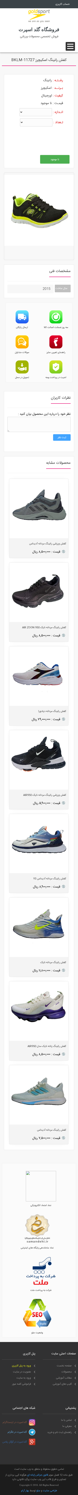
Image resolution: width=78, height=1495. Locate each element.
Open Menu (70, 46)
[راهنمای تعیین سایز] (55, 347)
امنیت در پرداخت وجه (56, 378)
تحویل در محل (22, 378)
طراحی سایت (50, 1490)
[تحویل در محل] (22, 372)
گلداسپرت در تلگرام (17, 1432)
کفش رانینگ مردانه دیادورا (52, 711)
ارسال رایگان (22, 328)
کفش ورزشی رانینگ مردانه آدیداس (47, 543)
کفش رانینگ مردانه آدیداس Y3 (49, 878)
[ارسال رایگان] (22, 322)
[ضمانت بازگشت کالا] (55, 322)
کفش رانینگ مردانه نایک (53, 962)
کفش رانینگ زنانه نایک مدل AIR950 (47, 1046)
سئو (38, 1490)
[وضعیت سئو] (37, 1328)
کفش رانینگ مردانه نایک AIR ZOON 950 (44, 627)
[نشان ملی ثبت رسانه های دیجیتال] (37, 1243)
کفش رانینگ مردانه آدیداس (51, 1130)
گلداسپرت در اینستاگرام (15, 1422)
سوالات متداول (22, 353)
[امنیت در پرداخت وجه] (55, 372)
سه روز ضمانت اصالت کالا (56, 328)
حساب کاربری (62, 4)
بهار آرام (25, 1490)
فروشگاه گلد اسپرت (39, 29)
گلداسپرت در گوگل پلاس (14, 1442)
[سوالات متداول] (22, 347)
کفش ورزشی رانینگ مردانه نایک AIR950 (44, 795)
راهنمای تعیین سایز (56, 353)
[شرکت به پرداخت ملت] (41, 1285)
